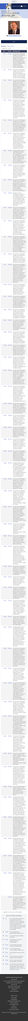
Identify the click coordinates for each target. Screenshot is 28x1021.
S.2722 (6, 948)
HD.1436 (10, 616)
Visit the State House (14, 1004)
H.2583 (5, 415)
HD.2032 (10, 220)
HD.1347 (10, 80)
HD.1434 (10, 478)
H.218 (4, 133)
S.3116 (6, 952)
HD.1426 (10, 309)
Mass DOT (13, 984)
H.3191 (5, 627)
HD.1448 (10, 165)
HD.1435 (10, 600)
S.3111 (6, 935)
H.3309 (5, 701)
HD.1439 (10, 386)
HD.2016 (10, 284)
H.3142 (5, 600)
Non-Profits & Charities (13, 987)
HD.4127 (10, 753)
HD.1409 (10, 490)
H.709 (4, 207)
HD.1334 (10, 736)
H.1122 (5, 296)
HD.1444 (10, 576)
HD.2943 (10, 462)
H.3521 (5, 736)
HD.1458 (10, 332)
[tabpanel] (14, 479)
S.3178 (6, 939)
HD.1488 (10, 193)
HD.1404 (10, 357)
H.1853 (5, 332)
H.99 (4, 69)
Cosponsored (10, 46)
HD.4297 (10, 786)
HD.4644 (10, 897)
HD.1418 (10, 523)
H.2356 (5, 403)
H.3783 (5, 766)
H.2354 (5, 370)
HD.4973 (10, 872)
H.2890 (5, 506)
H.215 (4, 80)
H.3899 (5, 786)
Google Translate (13, 991)
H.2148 (5, 357)
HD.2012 (10, 439)
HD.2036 (10, 587)
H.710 (4, 220)
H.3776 (5, 753)
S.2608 (7, 931)
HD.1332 (10, 716)
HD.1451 (9, 648)
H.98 (4, 53)
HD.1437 (10, 320)
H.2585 (5, 439)
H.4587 (5, 855)
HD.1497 (10, 546)
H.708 (4, 193)
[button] (3, 918)
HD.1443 (10, 133)
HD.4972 (10, 855)
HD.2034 (10, 236)
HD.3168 (10, 701)
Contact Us (14, 1006)
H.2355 (5, 386)
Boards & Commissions (13, 986)
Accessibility (14, 997)
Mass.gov (13, 979)
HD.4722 (10, 797)
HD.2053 (10, 254)
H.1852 (5, 320)
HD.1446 (10, 53)
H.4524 (5, 817)
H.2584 (5, 427)
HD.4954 (10, 838)
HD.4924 (10, 817)
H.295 (4, 150)
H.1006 (5, 284)
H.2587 (5, 462)
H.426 (4, 165)
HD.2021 (10, 345)
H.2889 (5, 490)
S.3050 (6, 960)
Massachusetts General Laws (14, 1001)
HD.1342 (10, 566)
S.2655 (6, 964)
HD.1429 (10, 370)
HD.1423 (10, 120)
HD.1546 (10, 207)
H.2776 (5, 478)
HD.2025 (10, 296)
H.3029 (5, 576)
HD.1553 (9, 668)
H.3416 (5, 716)
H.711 (4, 236)
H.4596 (5, 872)
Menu (14, 1)
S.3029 (6, 944)
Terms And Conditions (14, 1009)
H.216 (4, 100)
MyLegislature (14, 999)
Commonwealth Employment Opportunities (13, 981)
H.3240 (5, 682)
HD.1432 (10, 535)
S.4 (6, 918)
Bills (14, 41)
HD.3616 (10, 627)
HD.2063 (10, 264)
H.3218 (5, 648)
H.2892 (5, 535)
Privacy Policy (14, 1007)
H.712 (4, 254)
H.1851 (5, 309)
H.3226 (5, 668)
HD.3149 (10, 69)
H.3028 (5, 566)
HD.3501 (10, 150)
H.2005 (5, 345)
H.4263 (5, 797)
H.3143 (5, 616)
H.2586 (5, 451)
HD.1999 (10, 682)
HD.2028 (10, 451)
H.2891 (5, 523)
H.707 (4, 179)
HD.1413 (9, 506)
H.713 (4, 264)
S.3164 (6, 956)
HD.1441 (9, 427)
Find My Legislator (14, 1002)
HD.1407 (10, 179)
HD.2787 (10, 403)
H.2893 (5, 546)
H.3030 (5, 587)
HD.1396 (10, 415)
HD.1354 (10, 100)
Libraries (14, 989)
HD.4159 (10, 766)
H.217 (4, 120)
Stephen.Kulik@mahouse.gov (14, 35)
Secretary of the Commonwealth (13, 982)
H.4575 (5, 838)
